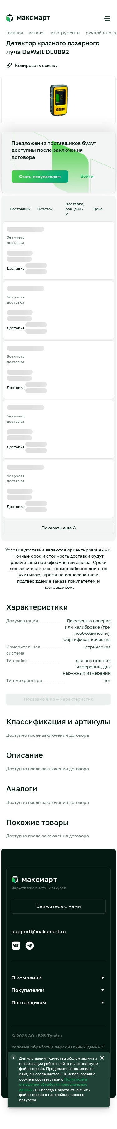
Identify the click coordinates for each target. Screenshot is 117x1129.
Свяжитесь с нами (58, 906)
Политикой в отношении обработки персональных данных (53, 1084)
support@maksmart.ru (39, 931)
